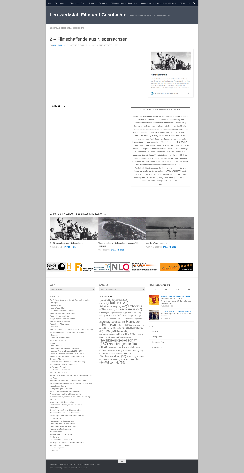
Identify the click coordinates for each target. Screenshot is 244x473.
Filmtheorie (128, 316)
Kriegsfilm (126, 334)
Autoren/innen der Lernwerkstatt (61, 445)
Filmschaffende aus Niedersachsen (62, 426)
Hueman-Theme (82, 468)
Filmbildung (54, 327)
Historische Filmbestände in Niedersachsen (65, 413)
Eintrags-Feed (156, 337)
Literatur (53, 343)
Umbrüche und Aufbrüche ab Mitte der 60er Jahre (68, 381)
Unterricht (132, 357)
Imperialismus (137, 325)
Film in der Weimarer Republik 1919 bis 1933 (66, 351)
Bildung (164, 296)
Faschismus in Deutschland (60, 370)
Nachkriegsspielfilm (118, 345)
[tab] (71, 106)
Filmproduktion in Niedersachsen (62, 421)
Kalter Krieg (123, 328)
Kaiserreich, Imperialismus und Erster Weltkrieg (67, 362)
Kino (110, 331)
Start (49, 3)
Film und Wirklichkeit (57, 308)
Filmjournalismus (119, 313)
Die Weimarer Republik (58, 367)
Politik (120, 350)
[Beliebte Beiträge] (166, 289)
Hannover (165, 311)
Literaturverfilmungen (110, 337)
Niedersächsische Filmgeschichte (67, 28)
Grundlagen (59, 3)
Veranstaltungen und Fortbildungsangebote (65, 394)
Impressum (54, 450)
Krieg (122, 331)
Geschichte (114, 319)
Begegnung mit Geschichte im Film (62, 319)
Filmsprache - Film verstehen (60, 321)
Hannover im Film (56, 432)
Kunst (138, 334)
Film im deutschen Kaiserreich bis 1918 (64, 348)
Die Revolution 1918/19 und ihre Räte (63, 364)
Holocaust (123, 325)
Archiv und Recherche (58, 340)
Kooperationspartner (57, 448)
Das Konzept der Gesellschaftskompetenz (65, 391)
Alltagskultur (113, 303)
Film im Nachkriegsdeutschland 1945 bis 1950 (66, 354)
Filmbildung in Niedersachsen (60, 429)
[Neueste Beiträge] (155, 289)
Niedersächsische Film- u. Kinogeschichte (157, 3)
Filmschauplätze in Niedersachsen (62, 424)
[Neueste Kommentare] (177, 289)
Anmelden (155, 331)
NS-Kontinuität (109, 350)
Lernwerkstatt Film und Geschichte (88, 14)
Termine (172, 296)
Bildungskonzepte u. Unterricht (123, 3)
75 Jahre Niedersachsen (113, 300)
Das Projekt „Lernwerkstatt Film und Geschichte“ (67, 442)
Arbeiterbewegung (113, 306)
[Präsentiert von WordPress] (61, 468)
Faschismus (130, 309)
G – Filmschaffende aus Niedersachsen (66, 243)
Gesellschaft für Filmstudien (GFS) (62, 440)
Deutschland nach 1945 (58, 372)
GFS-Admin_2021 (59, 45)
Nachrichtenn (113, 347)
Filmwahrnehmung (56, 305)
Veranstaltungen (183, 296)
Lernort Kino (54, 407)
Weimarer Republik (112, 359)
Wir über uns (185, 3)
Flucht (138, 316)
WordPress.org (156, 347)
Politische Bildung (134, 351)
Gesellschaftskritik (114, 322)
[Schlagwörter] (188, 289)
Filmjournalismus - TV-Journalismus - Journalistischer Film (71, 329)
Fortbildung (103, 319)
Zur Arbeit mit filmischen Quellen (62, 311)
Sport (127, 353)
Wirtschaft (115, 362)
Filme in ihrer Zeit (77, 3)
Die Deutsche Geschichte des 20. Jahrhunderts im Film (70, 300)
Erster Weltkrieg (111, 310)
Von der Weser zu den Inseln (158, 243)
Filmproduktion (110, 315)
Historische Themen (97, 3)
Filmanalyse (106, 313)
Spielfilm (117, 353)
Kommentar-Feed (157, 342)
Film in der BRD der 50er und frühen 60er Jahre (67, 356)
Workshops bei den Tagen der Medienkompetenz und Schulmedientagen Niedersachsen (176, 301)
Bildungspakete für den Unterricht (62, 402)
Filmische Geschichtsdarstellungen (62, 313)
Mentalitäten (126, 337)
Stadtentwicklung (112, 356)
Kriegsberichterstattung (108, 334)
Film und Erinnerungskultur (59, 316)
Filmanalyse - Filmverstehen (60, 324)
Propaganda (105, 353)
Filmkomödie (133, 313)
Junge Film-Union (107, 328)
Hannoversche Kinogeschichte (61, 434)
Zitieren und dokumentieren (60, 338)
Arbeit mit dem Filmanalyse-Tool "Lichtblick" (66, 405)
